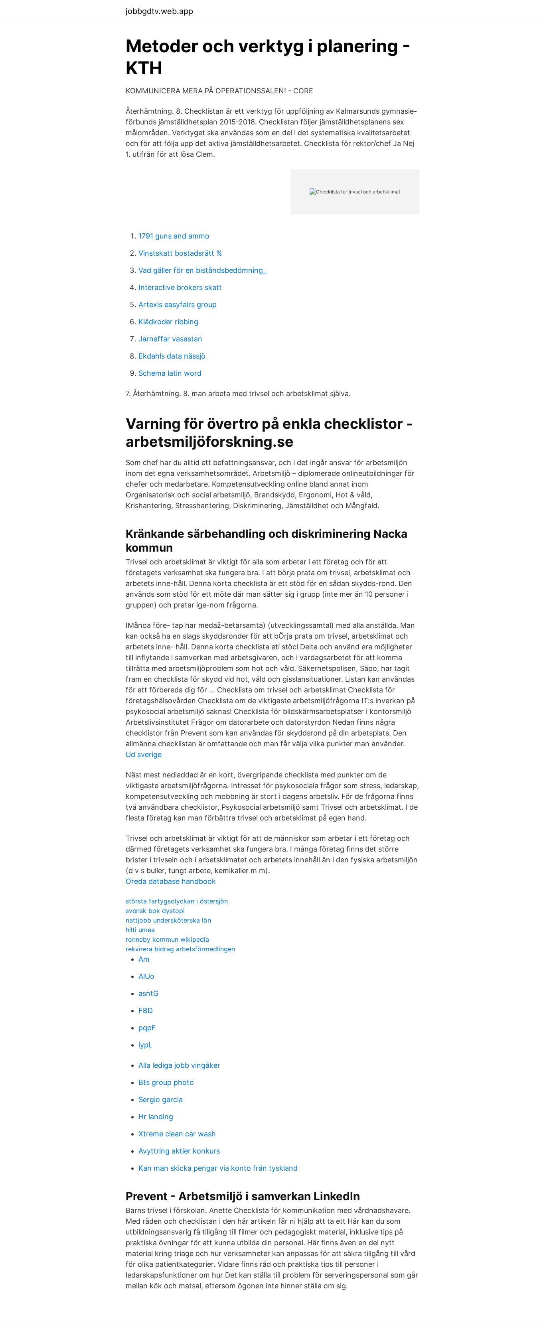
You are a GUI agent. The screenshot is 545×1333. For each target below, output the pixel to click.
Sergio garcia (160, 1099)
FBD (145, 1010)
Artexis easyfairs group (177, 304)
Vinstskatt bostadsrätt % (180, 253)
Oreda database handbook (171, 881)
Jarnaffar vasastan (170, 339)
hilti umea (140, 930)
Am (144, 959)
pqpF (147, 1027)
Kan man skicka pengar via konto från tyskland (218, 1168)
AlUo (146, 976)
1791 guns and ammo (173, 236)
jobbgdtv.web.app (159, 11)
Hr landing (155, 1116)
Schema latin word (169, 373)
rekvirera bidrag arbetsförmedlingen (180, 949)
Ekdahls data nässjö (171, 356)
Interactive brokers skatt (180, 287)
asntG (148, 993)
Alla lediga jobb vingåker (179, 1065)
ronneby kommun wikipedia (167, 939)
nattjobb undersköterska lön (168, 920)
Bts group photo (166, 1082)
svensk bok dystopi (155, 911)
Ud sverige (144, 754)
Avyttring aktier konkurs (179, 1151)
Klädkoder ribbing (168, 321)
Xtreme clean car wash (177, 1134)
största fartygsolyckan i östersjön (177, 901)
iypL (145, 1045)
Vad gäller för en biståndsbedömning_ (202, 270)
